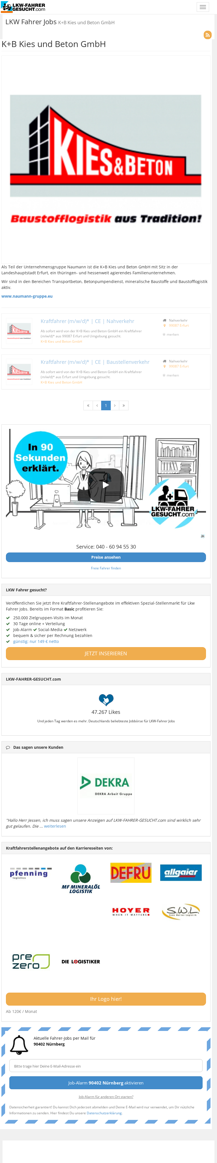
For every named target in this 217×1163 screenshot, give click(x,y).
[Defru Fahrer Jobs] (131, 873)
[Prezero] (31, 961)
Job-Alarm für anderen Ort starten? (106, 1096)
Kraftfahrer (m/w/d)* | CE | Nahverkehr (87, 321)
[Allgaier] (181, 873)
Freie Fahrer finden (106, 568)
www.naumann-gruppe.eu (27, 296)
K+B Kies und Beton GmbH (61, 341)
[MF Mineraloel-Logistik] (81, 879)
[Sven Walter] (181, 912)
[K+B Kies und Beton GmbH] (19, 331)
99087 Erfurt (179, 325)
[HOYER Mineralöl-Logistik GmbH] (131, 912)
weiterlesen (55, 826)
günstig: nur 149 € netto (36, 641)
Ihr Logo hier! (106, 998)
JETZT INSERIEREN (106, 653)
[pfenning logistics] (31, 873)
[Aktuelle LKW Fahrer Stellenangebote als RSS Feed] (208, 35)
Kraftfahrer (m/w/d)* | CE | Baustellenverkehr (95, 361)
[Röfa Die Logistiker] (81, 961)
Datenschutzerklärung (104, 1113)
